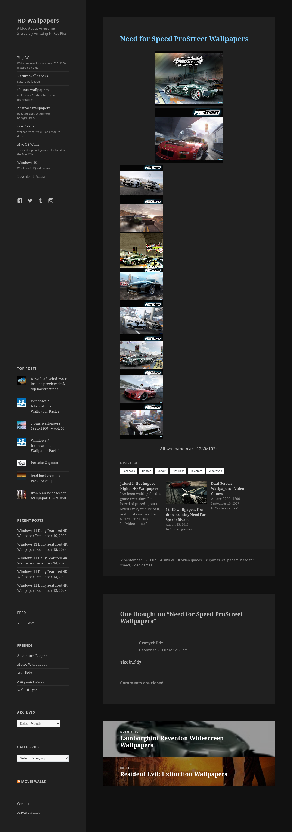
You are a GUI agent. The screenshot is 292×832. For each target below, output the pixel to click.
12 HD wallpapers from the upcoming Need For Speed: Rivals (186, 514)
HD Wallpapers (38, 20)
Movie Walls (33, 781)
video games (191, 560)
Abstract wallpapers (34, 113)
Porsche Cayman (44, 462)
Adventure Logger (32, 655)
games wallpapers (224, 560)
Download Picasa (31, 176)
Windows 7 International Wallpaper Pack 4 (45, 445)
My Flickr (24, 673)
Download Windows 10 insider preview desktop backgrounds (49, 383)
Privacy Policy (28, 812)
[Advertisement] (43, 284)
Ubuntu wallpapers (36, 94)
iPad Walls (38, 131)
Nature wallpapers (32, 78)
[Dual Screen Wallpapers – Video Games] (233, 496)
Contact (23, 803)
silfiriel (168, 560)
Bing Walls (41, 62)
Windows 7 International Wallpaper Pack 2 (45, 406)
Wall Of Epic (27, 690)
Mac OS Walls (42, 149)
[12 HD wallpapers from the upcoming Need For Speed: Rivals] (186, 492)
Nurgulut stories (30, 681)
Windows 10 (34, 165)
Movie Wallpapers (32, 664)
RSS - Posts (25, 623)
